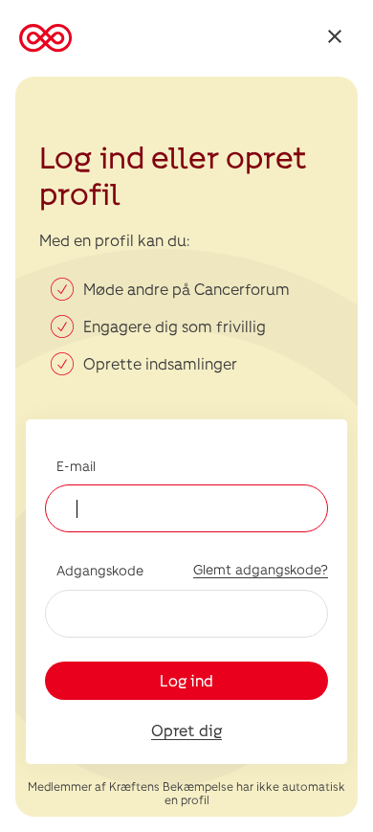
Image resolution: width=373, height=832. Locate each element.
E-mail (76, 466)
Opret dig (186, 730)
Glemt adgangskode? (260, 569)
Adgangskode (99, 570)
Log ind (186, 680)
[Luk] (335, 38)
